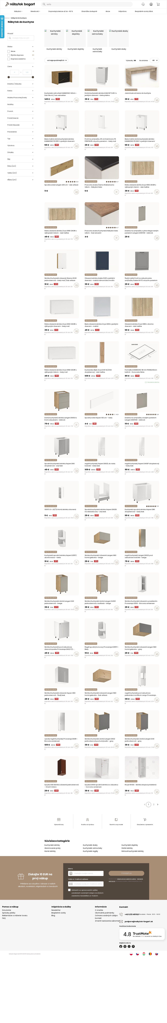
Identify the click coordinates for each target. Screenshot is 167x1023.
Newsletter (56, 910)
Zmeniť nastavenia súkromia (107, 921)
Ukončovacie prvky (53, 848)
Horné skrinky (50, 851)
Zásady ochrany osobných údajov (126, 879)
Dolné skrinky (127, 848)
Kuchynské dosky (90, 845)
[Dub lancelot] (85, 243)
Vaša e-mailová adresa (78, 879)
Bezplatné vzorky (58, 913)
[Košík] (158, 4)
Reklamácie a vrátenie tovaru (14, 915)
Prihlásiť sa (126, 873)
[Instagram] (124, 946)
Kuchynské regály (90, 851)
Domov (7, 18)
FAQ (4, 918)
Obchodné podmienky (104, 913)
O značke (99, 910)
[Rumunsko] (150, 953)
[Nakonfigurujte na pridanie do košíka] (116, 191)
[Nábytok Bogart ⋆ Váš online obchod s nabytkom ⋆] (20, 4)
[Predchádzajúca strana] (144, 804)
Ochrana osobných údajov (106, 915)
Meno (70, 868)
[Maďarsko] (143, 953)
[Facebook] (120, 946)
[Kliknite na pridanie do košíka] (76, 100)
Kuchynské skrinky (52, 845)
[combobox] (87, 4)
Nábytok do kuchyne (19, 18)
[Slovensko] (156, 953)
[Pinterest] (133, 946)
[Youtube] (129, 946)
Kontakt (98, 918)
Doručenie (6, 910)
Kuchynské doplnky (130, 845)
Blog (53, 915)
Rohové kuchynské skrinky (133, 851)
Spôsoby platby (8, 913)
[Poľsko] (131, 953)
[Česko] (137, 953)
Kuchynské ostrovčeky (92, 848)
